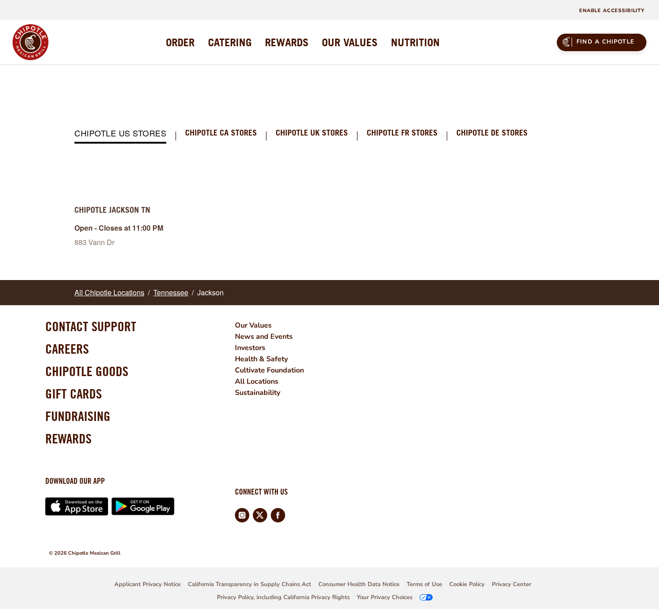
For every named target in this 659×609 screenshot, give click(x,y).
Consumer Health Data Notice (358, 584)
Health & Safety (261, 359)
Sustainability (257, 393)
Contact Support (90, 326)
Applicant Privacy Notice (147, 584)
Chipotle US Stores (120, 133)
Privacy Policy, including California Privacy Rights (283, 597)
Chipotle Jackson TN (112, 210)
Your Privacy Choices (384, 597)
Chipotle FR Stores (402, 133)
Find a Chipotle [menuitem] (605, 42)
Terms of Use (424, 584)
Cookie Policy (467, 584)
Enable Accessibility (612, 10)
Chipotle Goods (86, 371)
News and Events (264, 337)
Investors (250, 348)
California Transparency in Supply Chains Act (249, 584)
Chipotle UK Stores (312, 133)
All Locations (256, 381)
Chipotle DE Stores (492, 133)
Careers (67, 348)
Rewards (68, 438)
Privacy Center (511, 584)
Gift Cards (73, 393)
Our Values (253, 325)
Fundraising (77, 416)
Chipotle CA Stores (221, 133)
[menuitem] (180, 42)
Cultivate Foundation (269, 370)
